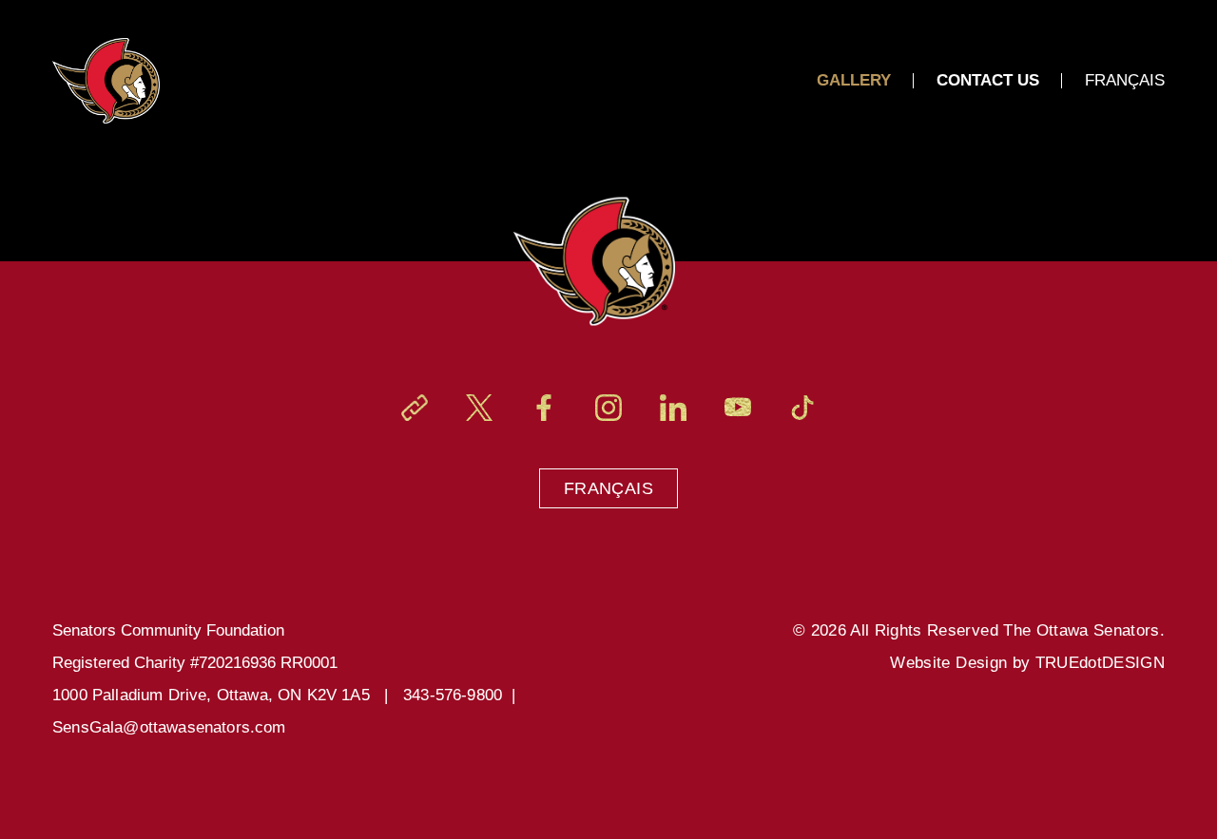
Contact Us (988, 80)
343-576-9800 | (464, 695)
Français (608, 488)
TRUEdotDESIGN (1100, 663)
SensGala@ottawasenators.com (169, 727)
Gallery (854, 80)
